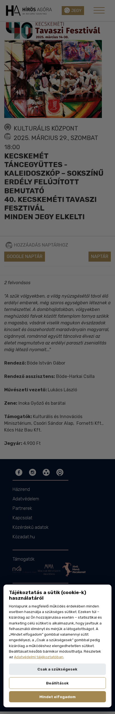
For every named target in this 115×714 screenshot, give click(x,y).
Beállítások (57, 683)
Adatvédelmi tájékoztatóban (38, 657)
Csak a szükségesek (57, 669)
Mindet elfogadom (57, 696)
